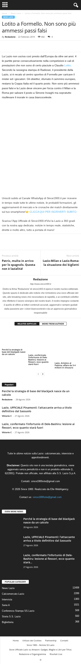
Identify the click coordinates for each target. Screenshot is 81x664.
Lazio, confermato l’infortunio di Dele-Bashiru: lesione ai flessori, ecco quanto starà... (49, 549)
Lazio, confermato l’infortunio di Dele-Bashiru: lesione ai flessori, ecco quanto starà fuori (38, 354)
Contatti (64, 631)
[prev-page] (38, 365)
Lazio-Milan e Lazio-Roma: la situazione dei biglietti (61, 263)
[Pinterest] (23, 46)
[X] (14, 46)
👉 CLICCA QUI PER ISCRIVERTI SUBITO (51, 211)
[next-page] (43, 365)
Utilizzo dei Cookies (31, 631)
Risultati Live (56, 645)
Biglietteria (7, 613)
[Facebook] (5, 46)
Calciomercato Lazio (13, 585)
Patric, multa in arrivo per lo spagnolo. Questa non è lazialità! (18, 265)
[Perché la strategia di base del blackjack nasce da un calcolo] (14, 338)
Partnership (51, 631)
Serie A (6, 596)
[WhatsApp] (31, 46)
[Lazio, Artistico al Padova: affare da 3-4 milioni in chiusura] (67, 338)
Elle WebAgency (59, 480)
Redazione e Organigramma (32, 645)
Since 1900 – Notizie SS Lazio (40, 636)
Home (4, 13)
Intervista (7, 590)
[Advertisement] (40, 144)
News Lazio (16, 13)
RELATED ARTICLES (27, 323)
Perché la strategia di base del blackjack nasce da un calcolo (13, 352)
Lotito (67, 65)
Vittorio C (7, 407)
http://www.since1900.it (40, 284)
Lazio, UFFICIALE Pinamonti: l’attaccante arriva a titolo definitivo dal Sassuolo (49, 529)
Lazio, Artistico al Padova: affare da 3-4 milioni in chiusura (65, 352)
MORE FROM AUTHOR (53, 323)
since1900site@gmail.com (45, 472)
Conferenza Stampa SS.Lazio (18, 602)
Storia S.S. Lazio (11, 607)
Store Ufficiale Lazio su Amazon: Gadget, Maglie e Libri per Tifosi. (40, 640)
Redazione (10, 36)
